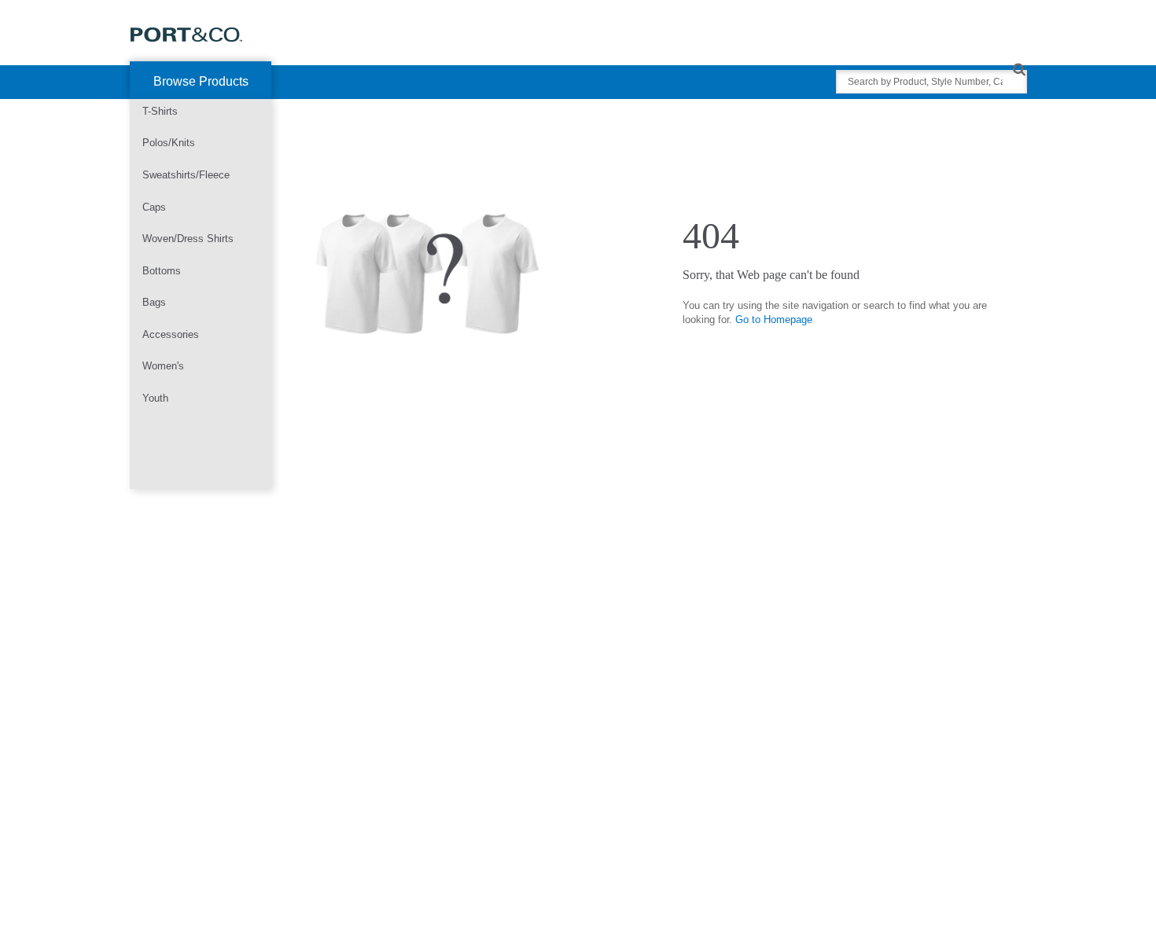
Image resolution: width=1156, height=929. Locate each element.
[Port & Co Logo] (187, 33)
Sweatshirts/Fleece (186, 175)
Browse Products (201, 81)
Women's (163, 366)
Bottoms (161, 271)
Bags (154, 302)
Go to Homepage (773, 319)
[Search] (1019, 69)
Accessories (170, 334)
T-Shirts (160, 111)
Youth (155, 398)
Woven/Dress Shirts (188, 238)
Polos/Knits (168, 143)
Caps (154, 207)
